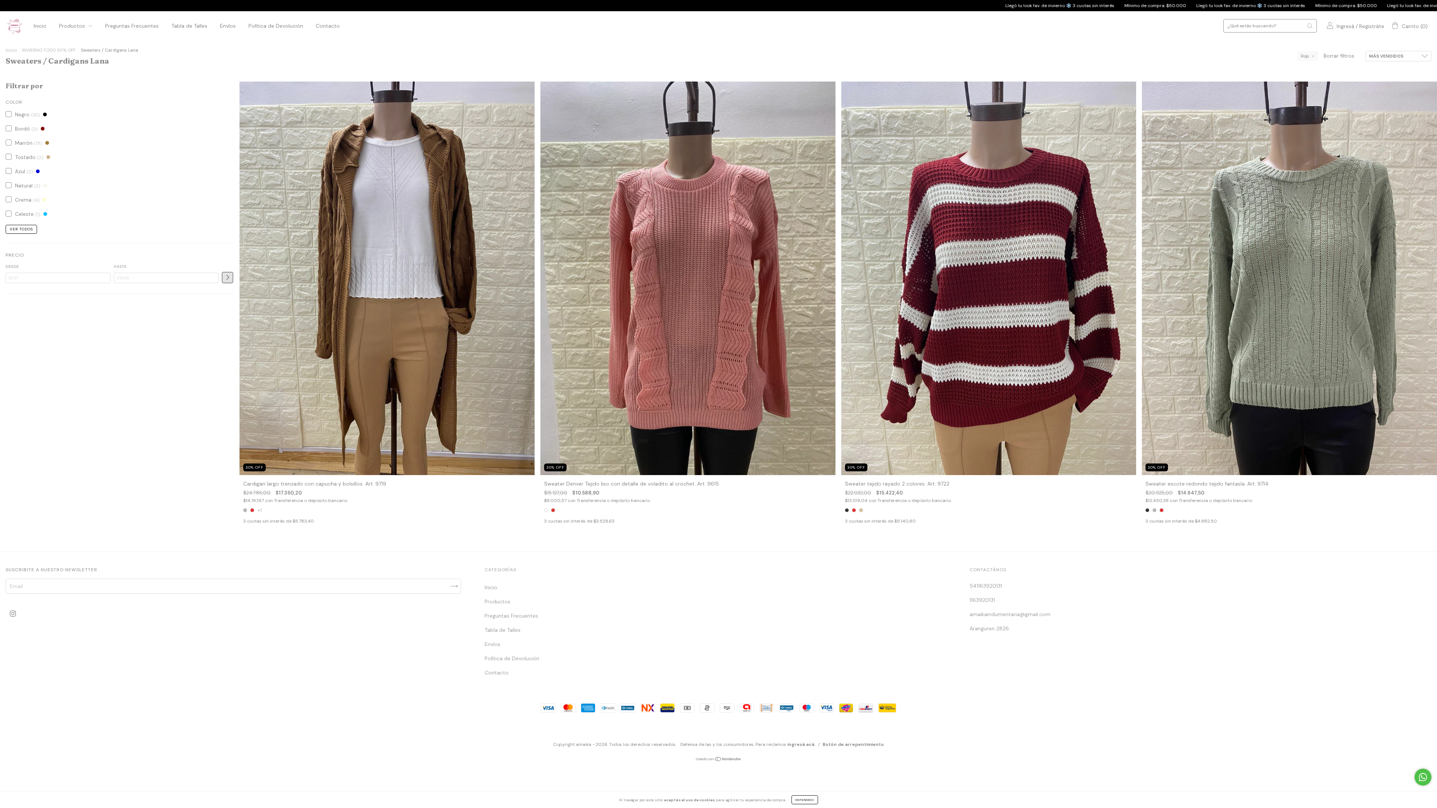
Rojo (1305, 56)
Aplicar (227, 277)
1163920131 (982, 600)
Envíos (228, 25)
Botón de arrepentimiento (853, 744)
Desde (12, 266)
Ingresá (1345, 26)
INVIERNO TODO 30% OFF (49, 50)
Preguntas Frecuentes (132, 25)
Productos (72, 25)
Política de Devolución (275, 25)
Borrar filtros (1339, 55)
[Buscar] (1309, 25)
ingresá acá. (801, 744)
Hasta (120, 266)
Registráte (1371, 26)
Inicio (40, 25)
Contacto (328, 25)
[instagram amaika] (13, 613)
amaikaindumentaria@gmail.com (1010, 614)
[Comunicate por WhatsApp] (1423, 777)
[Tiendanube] (718, 759)
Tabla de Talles (189, 25)
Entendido (805, 800)
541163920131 (986, 585)
